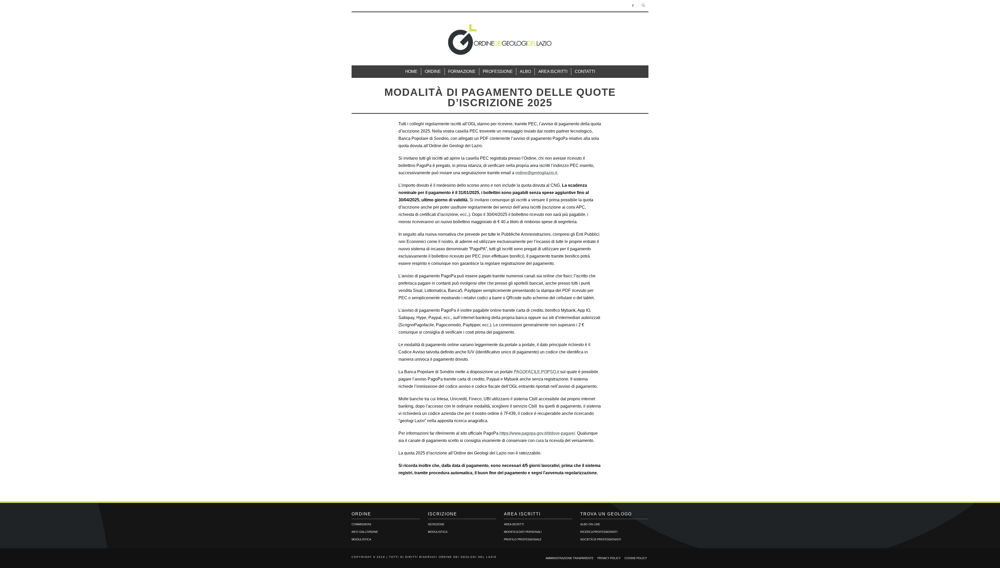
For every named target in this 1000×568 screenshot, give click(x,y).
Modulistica (361, 539)
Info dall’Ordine (365, 531)
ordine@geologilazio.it (536, 173)
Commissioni (361, 524)
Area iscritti (514, 524)
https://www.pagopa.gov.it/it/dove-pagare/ (537, 433)
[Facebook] (633, 5)
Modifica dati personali (523, 531)
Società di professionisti (600, 539)
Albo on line (590, 524)
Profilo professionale (522, 539)
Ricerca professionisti (598, 531)
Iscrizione (436, 524)
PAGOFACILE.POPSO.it (536, 372)
